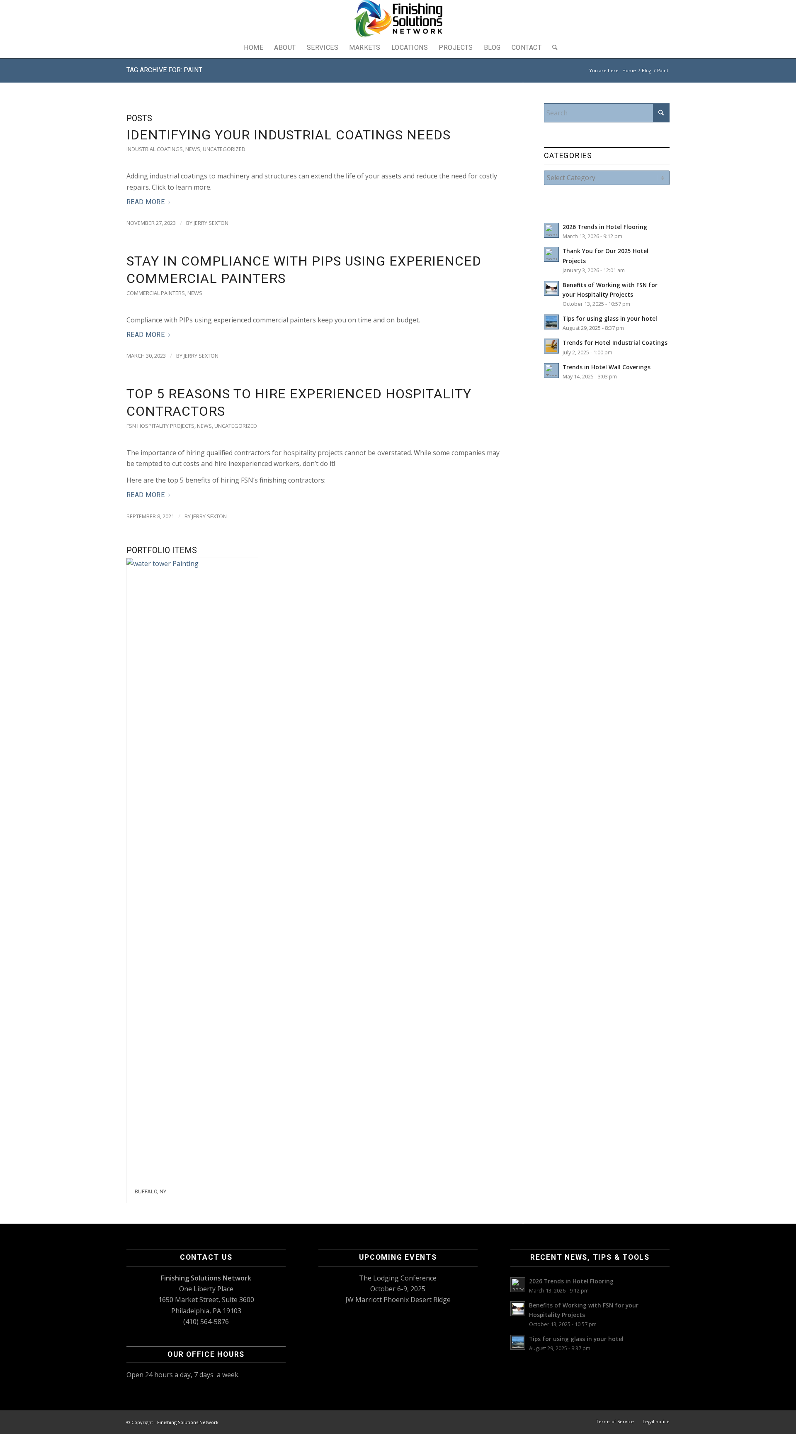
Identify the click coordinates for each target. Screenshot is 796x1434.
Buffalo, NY (150, 1191)
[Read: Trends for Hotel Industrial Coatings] (551, 346)
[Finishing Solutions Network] (398, 18)
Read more (145, 202)
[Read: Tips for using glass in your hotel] (551, 322)
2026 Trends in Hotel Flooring (605, 227)
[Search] (552, 47)
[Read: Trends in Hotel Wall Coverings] (551, 370)
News (192, 149)
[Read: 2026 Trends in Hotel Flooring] (551, 230)
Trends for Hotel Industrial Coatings (615, 342)
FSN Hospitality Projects (160, 425)
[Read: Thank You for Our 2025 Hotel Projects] (551, 254)
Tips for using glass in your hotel (610, 318)
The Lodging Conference (398, 1278)
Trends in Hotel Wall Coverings (606, 367)
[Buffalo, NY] (192, 869)
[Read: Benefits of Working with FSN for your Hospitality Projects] (551, 288)
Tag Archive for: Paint (164, 70)
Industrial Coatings (154, 149)
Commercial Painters (155, 293)
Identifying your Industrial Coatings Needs (288, 135)
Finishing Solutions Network (187, 1422)
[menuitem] (253, 47)
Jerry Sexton (211, 223)
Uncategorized (224, 149)
